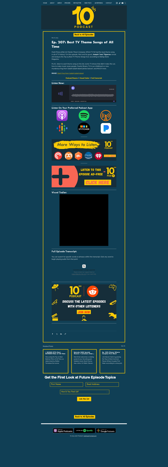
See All (123, 346)
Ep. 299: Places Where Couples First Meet (111, 353)
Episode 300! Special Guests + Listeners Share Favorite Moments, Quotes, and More (84, 353)
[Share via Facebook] (52, 334)
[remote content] (84, 94)
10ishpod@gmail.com (90, 436)
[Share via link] (65, 334)
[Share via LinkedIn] (61, 334)
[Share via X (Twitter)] (57, 334)
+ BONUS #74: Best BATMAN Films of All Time (55, 353)
